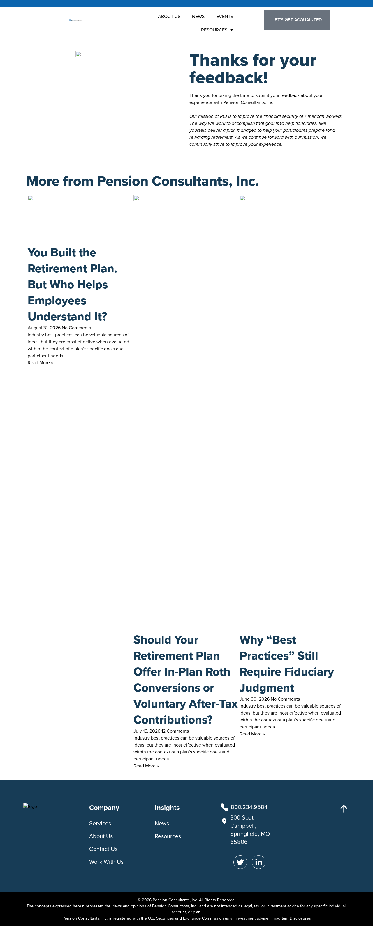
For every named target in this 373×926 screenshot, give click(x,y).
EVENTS (224, 16)
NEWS (198, 16)
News (162, 823)
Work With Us (106, 861)
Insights (167, 807)
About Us (101, 836)
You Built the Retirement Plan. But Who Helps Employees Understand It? (72, 284)
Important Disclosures (291, 918)
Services (100, 823)
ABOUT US (169, 16)
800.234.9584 (249, 807)
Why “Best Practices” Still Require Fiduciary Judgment (287, 663)
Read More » (40, 362)
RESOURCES (214, 29)
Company (104, 807)
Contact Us (103, 849)
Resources (168, 836)
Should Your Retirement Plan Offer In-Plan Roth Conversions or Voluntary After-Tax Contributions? (185, 679)
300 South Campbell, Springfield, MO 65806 (250, 829)
